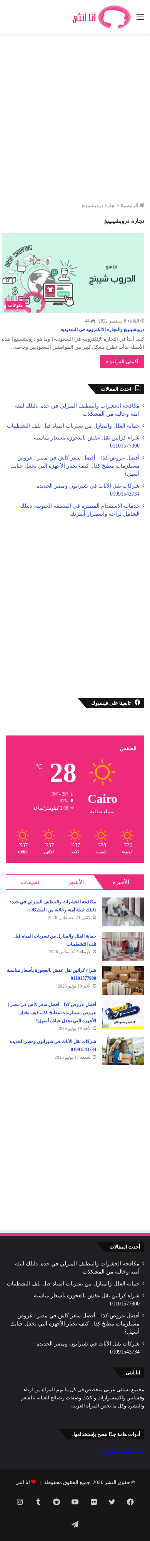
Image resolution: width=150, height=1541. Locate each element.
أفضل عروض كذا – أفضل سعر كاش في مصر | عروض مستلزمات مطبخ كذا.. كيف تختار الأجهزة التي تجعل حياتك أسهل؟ (75, 466)
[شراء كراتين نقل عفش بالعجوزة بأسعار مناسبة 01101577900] (123, 980)
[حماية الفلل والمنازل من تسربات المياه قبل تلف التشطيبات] (123, 946)
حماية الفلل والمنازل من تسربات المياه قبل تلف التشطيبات (73, 426)
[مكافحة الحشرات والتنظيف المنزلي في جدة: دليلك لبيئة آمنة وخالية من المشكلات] (123, 912)
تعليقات (30, 882)
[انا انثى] (101, 16)
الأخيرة (121, 882)
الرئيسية (130, 205)
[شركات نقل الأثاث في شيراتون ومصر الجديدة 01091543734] (123, 1051)
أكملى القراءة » (122, 361)
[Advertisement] (75, 120)
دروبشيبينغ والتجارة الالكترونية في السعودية (102, 329)
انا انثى (22, 1482)
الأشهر (76, 882)
